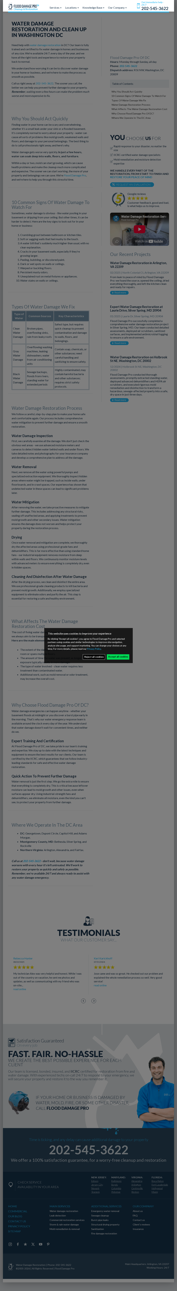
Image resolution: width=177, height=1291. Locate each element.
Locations (71, 7)
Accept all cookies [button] (118, 656)
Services (55, 7)
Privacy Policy (94, 648)
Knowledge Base (92, 7)
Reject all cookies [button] (94, 656)
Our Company (116, 7)
